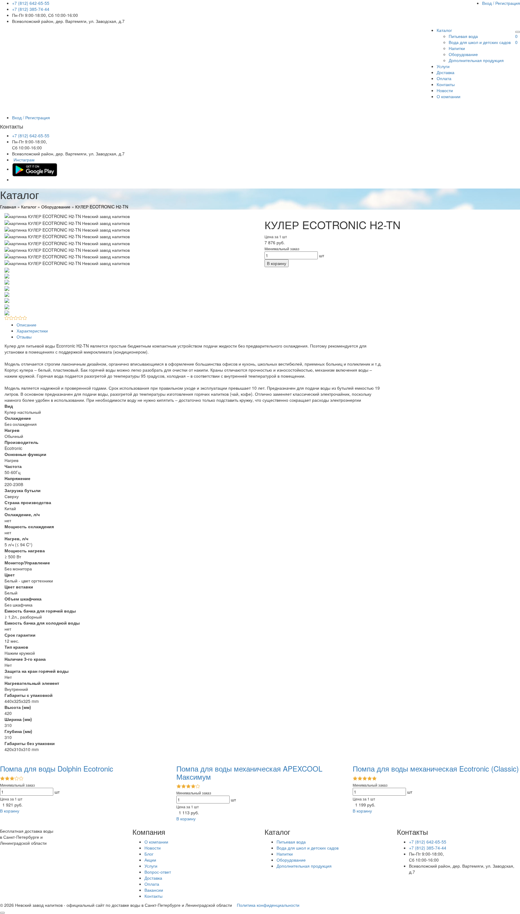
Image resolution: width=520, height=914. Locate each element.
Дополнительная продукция (476, 60)
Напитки (457, 48)
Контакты (446, 84)
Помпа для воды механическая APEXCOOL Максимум (249, 772)
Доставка (445, 72)
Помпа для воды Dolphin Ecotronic (56, 768)
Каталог (444, 30)
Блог (148, 854)
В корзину (276, 263)
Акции (150, 860)
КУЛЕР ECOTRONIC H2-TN (101, 207)
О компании (448, 96)
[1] (7, 318)
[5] (25, 318)
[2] (11, 318)
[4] (20, 318)
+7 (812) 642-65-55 (30, 3)
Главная (8, 207)
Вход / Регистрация (501, 3)
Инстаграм (24, 160)
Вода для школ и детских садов (480, 42)
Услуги (443, 66)
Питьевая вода (463, 36)
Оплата (444, 78)
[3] (16, 318)
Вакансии (153, 890)
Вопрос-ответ (157, 872)
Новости (445, 90)
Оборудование (463, 54)
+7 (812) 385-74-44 (30, 9)
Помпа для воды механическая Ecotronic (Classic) (436, 768)
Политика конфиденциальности (268, 905)
